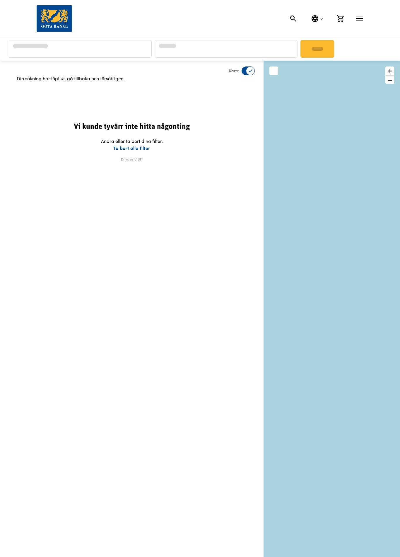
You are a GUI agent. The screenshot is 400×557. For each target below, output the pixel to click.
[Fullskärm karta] (273, 70)
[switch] (244, 71)
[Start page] (54, 18)
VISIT (138, 159)
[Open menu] (359, 18)
